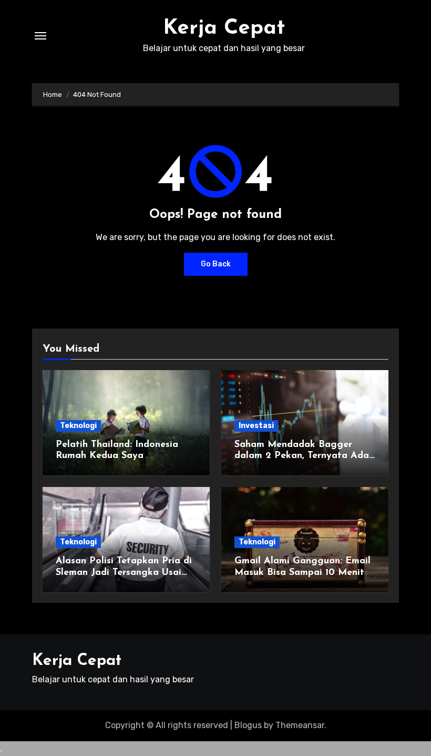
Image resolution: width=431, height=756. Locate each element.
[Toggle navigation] (40, 35)
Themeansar (299, 725)
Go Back (216, 264)
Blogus (248, 725)
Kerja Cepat (224, 28)
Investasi (256, 425)
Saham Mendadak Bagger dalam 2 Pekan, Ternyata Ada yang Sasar (301, 456)
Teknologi (78, 425)
